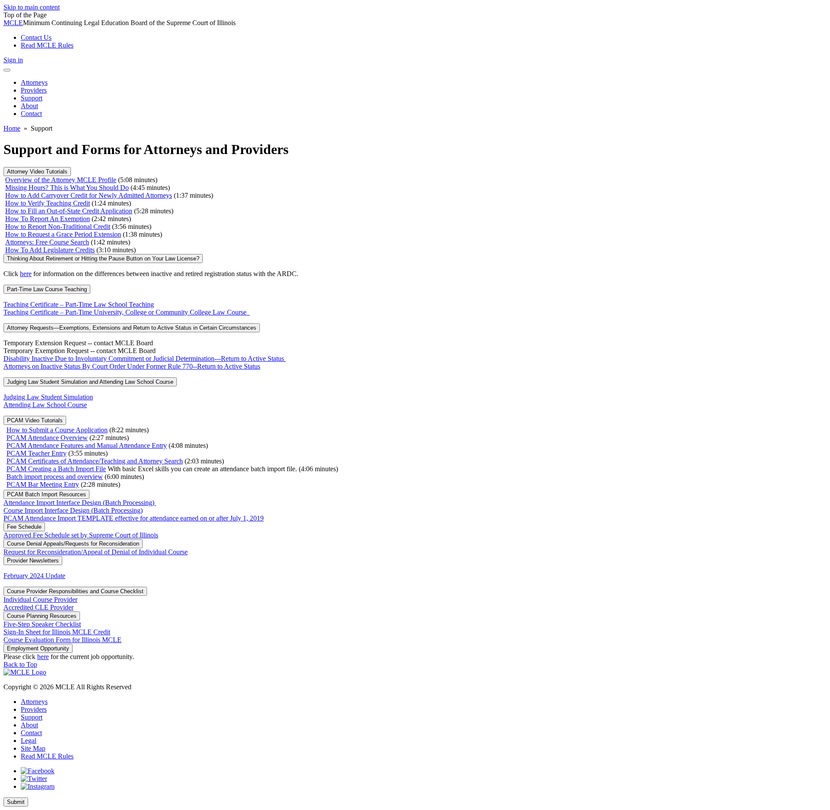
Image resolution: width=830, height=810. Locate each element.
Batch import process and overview (54, 476)
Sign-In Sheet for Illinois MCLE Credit (56, 632)
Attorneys (34, 701)
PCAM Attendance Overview (47, 437)
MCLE (13, 22)
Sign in (13, 60)
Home (11, 128)
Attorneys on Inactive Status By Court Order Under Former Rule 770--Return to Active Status (131, 366)
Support (31, 717)
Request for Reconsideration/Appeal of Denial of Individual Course (95, 552)
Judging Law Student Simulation (48, 397)
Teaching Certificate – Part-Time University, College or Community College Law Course (126, 312)
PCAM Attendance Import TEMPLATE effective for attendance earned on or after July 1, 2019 (133, 518)
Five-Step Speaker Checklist (42, 624)
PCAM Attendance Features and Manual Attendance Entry (86, 445)
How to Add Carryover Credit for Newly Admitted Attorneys (88, 195)
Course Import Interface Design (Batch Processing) (73, 510)
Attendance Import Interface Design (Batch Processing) (79, 502)
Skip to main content (31, 7)
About (29, 725)
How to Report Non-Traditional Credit (57, 226)
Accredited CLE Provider (38, 607)
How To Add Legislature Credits (50, 250)
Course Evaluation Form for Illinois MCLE (62, 639)
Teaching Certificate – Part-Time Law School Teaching (78, 304)
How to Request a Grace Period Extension (63, 234)
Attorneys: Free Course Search (47, 242)
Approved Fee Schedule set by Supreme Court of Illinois (80, 535)
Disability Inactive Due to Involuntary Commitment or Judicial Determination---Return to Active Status (144, 358)
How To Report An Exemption (47, 218)
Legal (28, 740)
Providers (34, 709)
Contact (31, 732)
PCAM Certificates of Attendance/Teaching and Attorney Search (94, 461)
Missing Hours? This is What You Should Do (67, 187)
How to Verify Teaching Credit (47, 203)
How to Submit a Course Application (57, 430)
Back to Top (20, 664)
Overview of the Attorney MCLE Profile (60, 179)
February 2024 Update (34, 575)
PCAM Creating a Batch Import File (56, 468)
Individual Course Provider (40, 599)
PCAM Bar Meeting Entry (42, 484)
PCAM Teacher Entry (36, 453)
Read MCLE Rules (47, 756)
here (26, 273)
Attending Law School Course (45, 404)
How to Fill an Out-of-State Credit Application (68, 211)
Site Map (33, 748)
